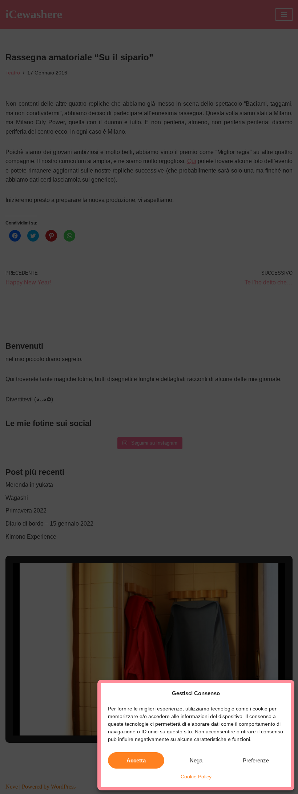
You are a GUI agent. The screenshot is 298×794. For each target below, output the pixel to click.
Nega (196, 760)
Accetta (136, 760)
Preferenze (256, 760)
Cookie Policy (196, 776)
